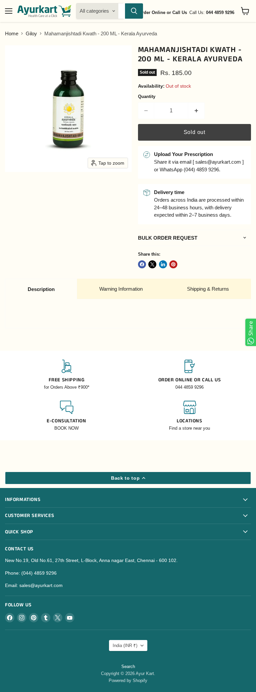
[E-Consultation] (66, 416)
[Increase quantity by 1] (196, 110)
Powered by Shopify (128, 680)
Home (11, 33)
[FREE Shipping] (66, 375)
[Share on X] (152, 264)
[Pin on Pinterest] (173, 264)
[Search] (134, 11)
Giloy (31, 33)
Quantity (146, 96)
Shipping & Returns (208, 289)
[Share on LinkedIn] (163, 264)
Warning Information (121, 289)
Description (41, 289)
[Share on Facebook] (142, 264)
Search (128, 666)
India (125, 645)
